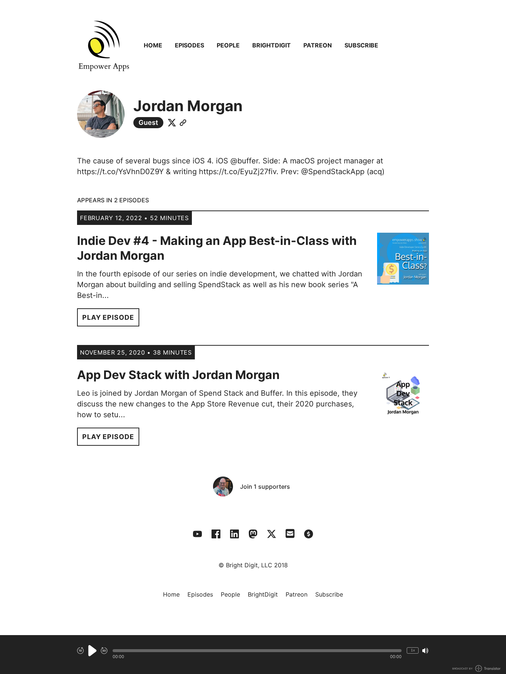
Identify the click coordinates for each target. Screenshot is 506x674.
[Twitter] (172, 123)
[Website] (183, 123)
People (228, 45)
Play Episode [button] (108, 317)
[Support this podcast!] (308, 533)
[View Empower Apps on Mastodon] (253, 533)
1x (413, 650)
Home (153, 45)
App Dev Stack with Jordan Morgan (178, 375)
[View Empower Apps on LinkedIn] (234, 533)
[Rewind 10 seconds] (80, 650)
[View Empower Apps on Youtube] (197, 533)
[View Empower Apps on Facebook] (216, 533)
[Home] (103, 45)
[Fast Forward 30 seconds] (104, 650)
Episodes (189, 45)
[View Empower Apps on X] (271, 533)
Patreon (317, 45)
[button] (257, 650)
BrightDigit (271, 45)
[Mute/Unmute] (425, 651)
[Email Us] (290, 532)
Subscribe (361, 45)
